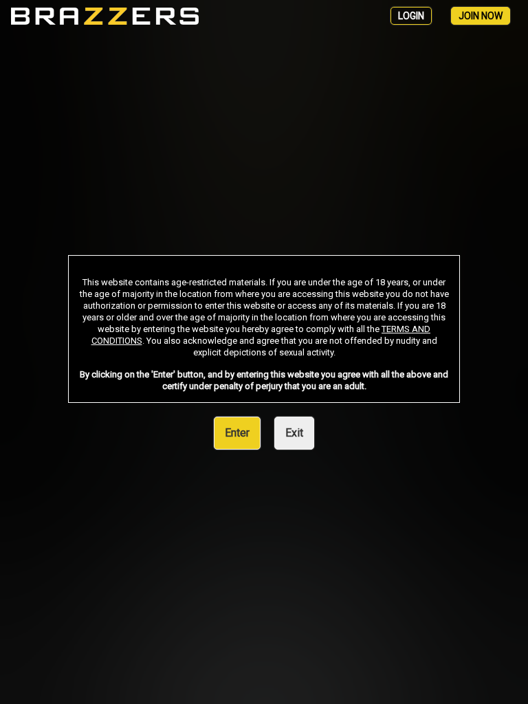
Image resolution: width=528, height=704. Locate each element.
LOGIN (411, 15)
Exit (294, 432)
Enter (237, 432)
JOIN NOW (481, 15)
